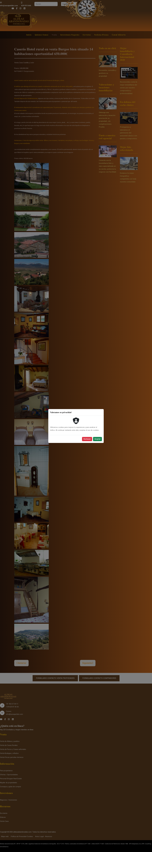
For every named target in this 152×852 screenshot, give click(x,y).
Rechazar (87, 439)
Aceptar (97, 439)
